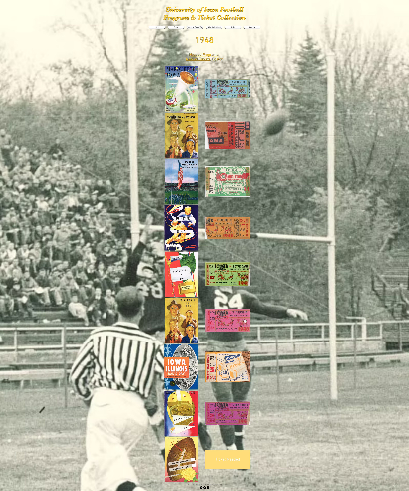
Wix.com (219, 484)
